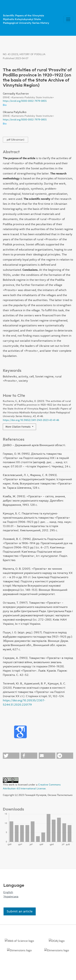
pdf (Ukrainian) (15, 139)
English (8, 892)
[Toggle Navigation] (68, 19)
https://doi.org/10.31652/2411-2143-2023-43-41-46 (31, 420)
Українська (10, 896)
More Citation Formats (18, 426)
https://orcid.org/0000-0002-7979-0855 (25, 101)
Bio (5, 105)
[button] (11, 756)
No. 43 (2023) (10, 54)
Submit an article (20, 911)
